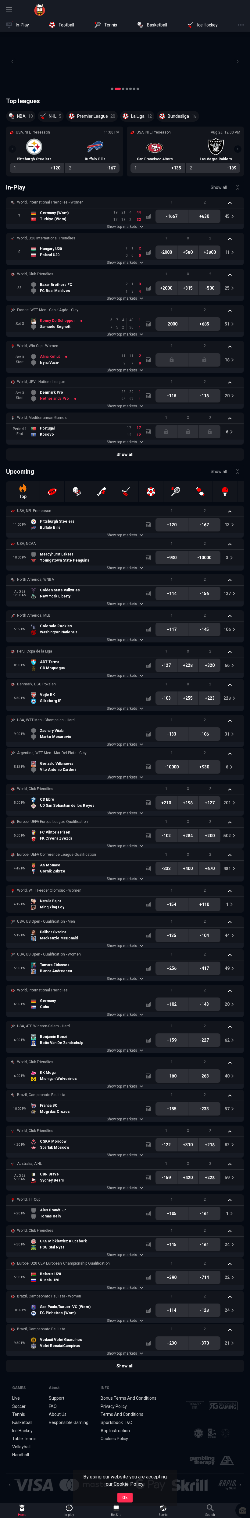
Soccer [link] (19, 1406)
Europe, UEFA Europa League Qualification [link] (52, 822)
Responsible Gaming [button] (68, 1422)
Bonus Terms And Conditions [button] (129, 1398)
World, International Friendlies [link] (42, 990)
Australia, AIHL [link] (29, 1163)
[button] (125, 61)
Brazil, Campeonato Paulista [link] (41, 1095)
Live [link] (16, 1398)
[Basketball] (77, 491)
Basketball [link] (22, 1422)
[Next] (237, 61)
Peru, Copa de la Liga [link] (34, 651)
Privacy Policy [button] (114, 1406)
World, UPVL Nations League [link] (41, 382)
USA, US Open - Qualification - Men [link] (46, 921)
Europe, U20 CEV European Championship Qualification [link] (63, 1263)
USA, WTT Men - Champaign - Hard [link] (46, 720)
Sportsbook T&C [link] (116, 1422)
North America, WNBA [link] (35, 579)
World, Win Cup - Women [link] (37, 346)
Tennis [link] (18, 1414)
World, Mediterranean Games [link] (42, 418)
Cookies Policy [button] (114, 1438)
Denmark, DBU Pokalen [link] (36, 684)
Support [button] (56, 1398)
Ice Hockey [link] (22, 1430)
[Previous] (12, 61)
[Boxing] (200, 491)
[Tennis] (175, 491)
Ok (125, 1497)
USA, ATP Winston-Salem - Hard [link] (43, 1026)
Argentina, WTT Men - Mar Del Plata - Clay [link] (52, 753)
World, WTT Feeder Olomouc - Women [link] (49, 890)
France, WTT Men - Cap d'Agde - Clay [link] (47, 310)
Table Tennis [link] (24, 1438)
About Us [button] (57, 1414)
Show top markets (122, 227)
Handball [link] (20, 1454)
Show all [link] (219, 187)
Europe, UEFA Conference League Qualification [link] (56, 854)
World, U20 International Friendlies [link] (46, 238)
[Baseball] (101, 491)
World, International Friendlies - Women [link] (50, 202)
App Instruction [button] (115, 1430)
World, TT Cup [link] (28, 1199)
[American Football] (52, 491)
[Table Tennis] (225, 491)
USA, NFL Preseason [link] (34, 511)
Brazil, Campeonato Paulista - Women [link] (49, 1296)
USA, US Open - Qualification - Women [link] (49, 954)
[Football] (151, 491)
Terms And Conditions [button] (122, 1414)
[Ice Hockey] (126, 491)
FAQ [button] (53, 1406)
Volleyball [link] (21, 1446)
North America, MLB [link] (34, 615)
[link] (39, 10)
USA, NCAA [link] (26, 543)
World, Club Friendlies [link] (35, 274)
